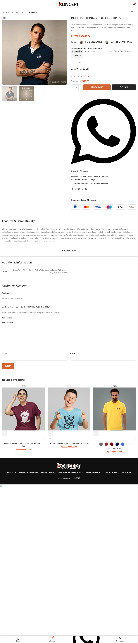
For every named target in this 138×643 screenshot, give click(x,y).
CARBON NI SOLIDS (114, 448)
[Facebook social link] (72, 189)
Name (5, 353)
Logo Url (80, 69)
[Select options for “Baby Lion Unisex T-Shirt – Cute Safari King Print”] (50, 433)
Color (73, 42)
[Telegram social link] (86, 189)
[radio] (81, 42)
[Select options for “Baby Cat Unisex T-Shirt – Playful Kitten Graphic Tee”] (4, 433)
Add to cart (97, 87)
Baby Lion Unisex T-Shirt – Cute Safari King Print (69, 443)
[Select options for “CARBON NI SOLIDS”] (96, 433)
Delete (77, 56)
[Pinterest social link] (79, 189)
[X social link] (75, 189)
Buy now (124, 87)
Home (4, 12)
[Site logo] (69, 4)
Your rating (7, 318)
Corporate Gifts (16, 12)
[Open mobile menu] (3, 4)
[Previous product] (129, 12)
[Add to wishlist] (4, 438)
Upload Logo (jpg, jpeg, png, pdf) (86, 48)
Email (73, 353)
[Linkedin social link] (82, 189)
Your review (8, 322)
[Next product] (134, 12)
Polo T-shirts (31, 12)
